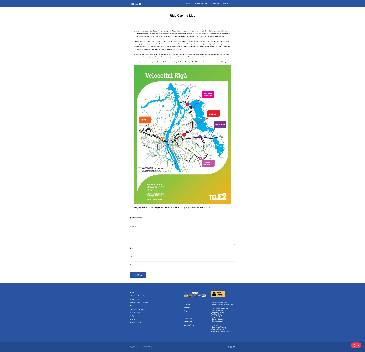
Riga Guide (135, 3)
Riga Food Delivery (217, 320)
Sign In (226, 3)
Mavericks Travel (189, 325)
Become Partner (202, 3)
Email (132, 256)
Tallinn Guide (188, 318)
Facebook (187, 304)
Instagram (187, 308)
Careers (133, 319)
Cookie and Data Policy (138, 296)
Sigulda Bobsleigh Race (218, 326)
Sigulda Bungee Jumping (218, 328)
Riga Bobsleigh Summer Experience (222, 304)
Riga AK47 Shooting (217, 310)
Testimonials (215, 3)
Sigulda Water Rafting (217, 329)
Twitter (186, 311)
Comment (133, 226)
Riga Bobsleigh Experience (219, 302)
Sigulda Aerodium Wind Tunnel (220, 331)
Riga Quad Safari (216, 314)
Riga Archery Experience (218, 318)
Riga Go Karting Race (217, 312)
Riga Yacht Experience (218, 316)
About (133, 292)
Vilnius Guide (188, 322)
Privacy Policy (135, 299)
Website (132, 265)
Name (132, 248)
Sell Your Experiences (137, 309)
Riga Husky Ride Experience (219, 308)
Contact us (134, 306)
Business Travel (136, 322)
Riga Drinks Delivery (217, 322)
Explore (187, 3)
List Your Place (135, 312)
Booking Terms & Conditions (139, 302)
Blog (132, 316)
